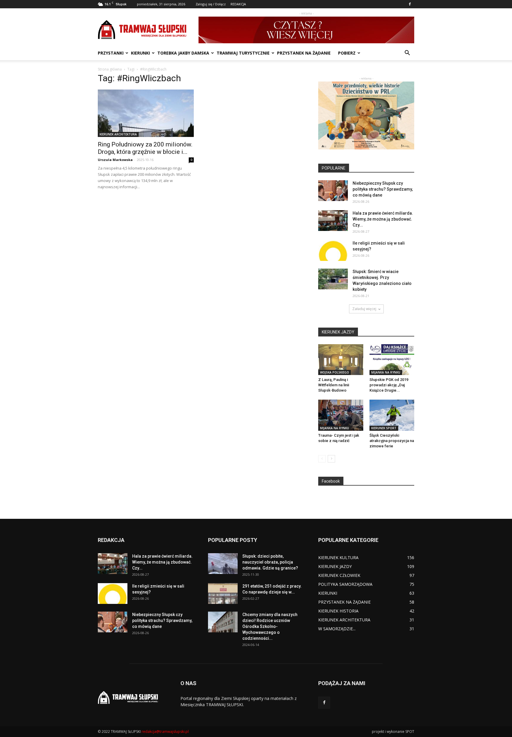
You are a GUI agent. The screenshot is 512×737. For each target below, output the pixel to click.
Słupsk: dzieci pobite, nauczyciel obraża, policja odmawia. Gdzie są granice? (270, 562)
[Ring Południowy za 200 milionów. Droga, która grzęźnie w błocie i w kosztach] (146, 113)
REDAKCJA (238, 4)
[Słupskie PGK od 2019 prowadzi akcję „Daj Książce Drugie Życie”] (392, 359)
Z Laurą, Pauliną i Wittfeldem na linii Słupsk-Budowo (333, 385)
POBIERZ (347, 53)
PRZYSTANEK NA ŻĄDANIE (304, 53)
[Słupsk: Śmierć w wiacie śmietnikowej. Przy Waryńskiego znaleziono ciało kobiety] (333, 279)
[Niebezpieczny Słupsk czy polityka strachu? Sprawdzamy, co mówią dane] (333, 190)
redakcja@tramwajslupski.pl (165, 731)
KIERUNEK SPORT (383, 428)
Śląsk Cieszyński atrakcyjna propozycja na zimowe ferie (391, 440)
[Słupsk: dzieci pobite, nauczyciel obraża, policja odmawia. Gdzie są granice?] (223, 563)
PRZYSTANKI (111, 53)
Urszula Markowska (115, 159)
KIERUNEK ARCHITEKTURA (118, 134)
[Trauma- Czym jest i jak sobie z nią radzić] (340, 415)
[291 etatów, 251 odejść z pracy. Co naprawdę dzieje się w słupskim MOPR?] (223, 593)
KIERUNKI (140, 53)
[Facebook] (409, 4)
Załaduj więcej (364, 308)
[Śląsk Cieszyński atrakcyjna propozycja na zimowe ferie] (392, 415)
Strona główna (110, 69)
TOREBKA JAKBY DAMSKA (183, 53)
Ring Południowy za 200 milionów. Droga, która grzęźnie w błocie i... (145, 148)
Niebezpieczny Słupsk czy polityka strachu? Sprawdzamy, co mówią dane (383, 189)
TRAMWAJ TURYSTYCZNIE (243, 53)
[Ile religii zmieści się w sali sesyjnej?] (333, 250)
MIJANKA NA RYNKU (385, 372)
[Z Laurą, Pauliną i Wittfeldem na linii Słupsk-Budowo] (340, 359)
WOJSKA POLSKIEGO (334, 372)
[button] (407, 53)
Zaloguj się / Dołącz (211, 4)
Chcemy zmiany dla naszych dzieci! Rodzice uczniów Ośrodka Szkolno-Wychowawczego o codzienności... (269, 626)
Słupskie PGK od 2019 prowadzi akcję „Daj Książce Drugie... (388, 385)
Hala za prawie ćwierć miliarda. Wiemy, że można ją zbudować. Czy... (383, 219)
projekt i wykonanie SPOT (393, 731)
